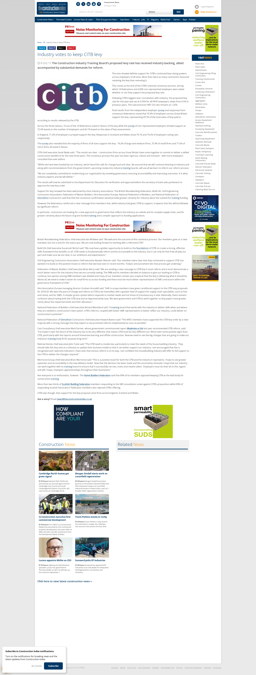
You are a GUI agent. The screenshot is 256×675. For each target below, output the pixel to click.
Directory (217, 667)
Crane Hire (200, 82)
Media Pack (165, 19)
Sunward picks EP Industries (90, 560)
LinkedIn (89, 4)
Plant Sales (200, 67)
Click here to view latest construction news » (64, 581)
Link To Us (131, 667)
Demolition (43, 197)
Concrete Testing (202, 173)
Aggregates (200, 100)
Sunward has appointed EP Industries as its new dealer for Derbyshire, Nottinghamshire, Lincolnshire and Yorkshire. (92, 569)
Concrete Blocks (202, 145)
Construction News (45, 19)
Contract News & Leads (83, 19)
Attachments (201, 70)
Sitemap (207, 667)
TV (148, 19)
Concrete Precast (202, 186)
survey (161, 110)
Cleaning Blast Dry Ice (205, 189)
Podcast (192, 19)
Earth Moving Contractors (201, 159)
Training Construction (205, 79)
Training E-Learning (204, 154)
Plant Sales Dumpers (204, 148)
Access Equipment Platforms (203, 121)
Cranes (198, 85)
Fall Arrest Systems (203, 170)
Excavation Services (204, 88)
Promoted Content (64, 19)
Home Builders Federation (97, 375)
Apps (185, 19)
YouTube (94, 4)
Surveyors (199, 176)
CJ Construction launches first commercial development (55, 518)
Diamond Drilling (203, 125)
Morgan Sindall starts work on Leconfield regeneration (91, 475)
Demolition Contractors (205, 117)
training (126, 168)
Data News (124, 19)
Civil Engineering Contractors (202, 96)
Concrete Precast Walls (205, 163)
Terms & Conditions (193, 667)
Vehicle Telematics (203, 167)
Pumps (198, 110)
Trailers (198, 135)
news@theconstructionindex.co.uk (74, 399)
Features (136, 19)
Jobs (143, 19)
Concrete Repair (202, 183)
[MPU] (74, 437)
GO (178, 12)
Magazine (155, 19)
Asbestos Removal (203, 142)
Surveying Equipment (205, 129)
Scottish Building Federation (76, 384)
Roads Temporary (203, 151)
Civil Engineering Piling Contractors (205, 74)
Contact (114, 667)
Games (176, 19)
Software (199, 113)
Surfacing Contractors (205, 92)
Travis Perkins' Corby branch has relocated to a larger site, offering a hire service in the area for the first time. (91, 524)
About (122, 667)
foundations (142, 248)
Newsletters (209, 12)
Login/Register (207, 6)
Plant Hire (199, 63)
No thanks (37, 665)
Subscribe (53, 665)
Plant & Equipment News (106, 19)
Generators (200, 107)
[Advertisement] (113, 623)
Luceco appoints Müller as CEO (55, 560)
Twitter (83, 4)
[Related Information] (113, 36)
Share (41, 48)
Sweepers (199, 180)
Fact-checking (144, 667)
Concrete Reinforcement (206, 132)
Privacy (179, 667)
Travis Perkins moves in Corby (91, 516)
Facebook (99, 4)
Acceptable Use (168, 667)
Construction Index (52, 8)
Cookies (155, 667)
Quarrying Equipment (205, 138)
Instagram (78, 4)
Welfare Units (201, 104)
